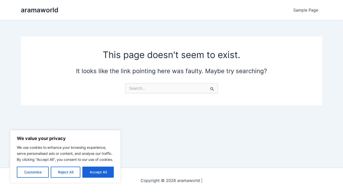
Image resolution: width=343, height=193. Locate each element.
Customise (33, 172)
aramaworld (39, 10)
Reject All (65, 172)
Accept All (98, 172)
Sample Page (305, 10)
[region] (65, 156)
